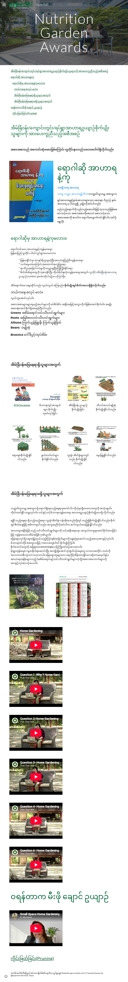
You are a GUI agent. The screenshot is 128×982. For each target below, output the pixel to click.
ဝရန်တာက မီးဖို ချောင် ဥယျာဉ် (26, 107)
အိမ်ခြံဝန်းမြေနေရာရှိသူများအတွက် (32, 95)
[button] (4, 4)
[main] (64, 32)
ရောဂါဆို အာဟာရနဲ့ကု (22, 77)
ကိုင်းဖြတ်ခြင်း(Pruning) (24, 113)
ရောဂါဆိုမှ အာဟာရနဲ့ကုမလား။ (28, 83)
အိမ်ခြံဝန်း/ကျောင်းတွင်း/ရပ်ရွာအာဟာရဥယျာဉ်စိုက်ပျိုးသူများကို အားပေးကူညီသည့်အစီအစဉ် (59, 71)
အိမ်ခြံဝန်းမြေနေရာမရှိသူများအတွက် (33, 101)
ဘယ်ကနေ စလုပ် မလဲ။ (26, 89)
